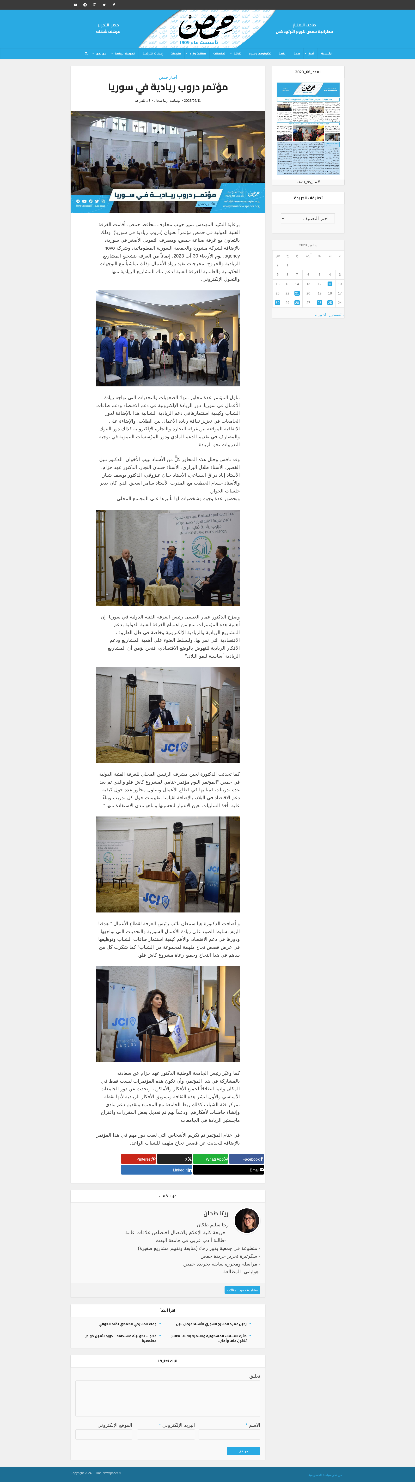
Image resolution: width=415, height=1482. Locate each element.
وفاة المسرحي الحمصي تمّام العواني (127, 1324)
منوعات (176, 53)
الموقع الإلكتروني (115, 1425)
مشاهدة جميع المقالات (242, 1290)
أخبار (311, 53)
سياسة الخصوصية (320, 1475)
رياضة (282, 53)
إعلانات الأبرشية (152, 53)
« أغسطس (336, 315)
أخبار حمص (168, 77)
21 (297, 293)
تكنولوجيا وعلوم (260, 53)
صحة (296, 53)
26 (320, 303)
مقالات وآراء (197, 53)
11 (330, 284)
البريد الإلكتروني (177, 1425)
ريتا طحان (161, 100)
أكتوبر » (320, 315)
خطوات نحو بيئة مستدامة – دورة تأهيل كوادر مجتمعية (121, 1338)
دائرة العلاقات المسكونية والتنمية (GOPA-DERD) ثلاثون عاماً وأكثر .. (209, 1338)
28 (297, 303)
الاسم (253, 1425)
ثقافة (237, 53)
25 (330, 303)
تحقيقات (219, 53)
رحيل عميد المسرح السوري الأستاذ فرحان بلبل (211, 1324)
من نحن (101, 53)
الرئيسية (327, 53)
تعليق (254, 1376)
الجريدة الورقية (125, 53)
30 (278, 303)
